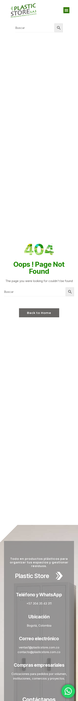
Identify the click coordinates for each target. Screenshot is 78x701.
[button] (66, 10)
